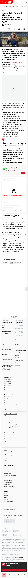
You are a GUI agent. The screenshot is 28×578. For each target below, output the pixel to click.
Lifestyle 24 (4, 6)
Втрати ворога (7, 409)
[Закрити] (25, 564)
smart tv (6, 535)
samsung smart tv (16, 535)
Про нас (4, 344)
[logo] (9, 2)
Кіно (5, 450)
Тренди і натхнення (9, 486)
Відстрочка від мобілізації (10, 424)
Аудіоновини (7, 387)
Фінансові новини (8, 438)
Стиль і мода (11, 6)
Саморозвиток (7, 473)
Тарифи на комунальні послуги (12, 441)
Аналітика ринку (8, 482)
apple (16, 531)
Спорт (6, 491)
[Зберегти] (24, 29)
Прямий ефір (7, 383)
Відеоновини (7, 385)
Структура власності (19, 360)
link (15, 328)
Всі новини (7, 377)
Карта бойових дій (8, 398)
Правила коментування (20, 350)
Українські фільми (8, 454)
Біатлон (6, 499)
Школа (6, 469)
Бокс (5, 493)
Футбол (6, 495)
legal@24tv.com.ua (19, 557)
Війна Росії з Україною (10, 395)
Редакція (4, 347)
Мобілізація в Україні (10, 414)
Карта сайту (18, 365)
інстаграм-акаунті (18, 62)
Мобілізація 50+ (8, 418)
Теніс (5, 497)
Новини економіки (9, 433)
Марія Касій (8, 24)
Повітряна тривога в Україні (11, 403)
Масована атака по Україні (10, 405)
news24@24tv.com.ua (7, 322)
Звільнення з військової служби (12, 416)
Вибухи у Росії (7, 407)
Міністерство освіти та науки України (13, 467)
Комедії (6, 458)
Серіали (6, 460)
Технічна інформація (20, 352)
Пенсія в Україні (8, 445)
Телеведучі (4, 354)
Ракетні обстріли (8, 396)
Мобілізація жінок (8, 420)
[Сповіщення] (26, 2)
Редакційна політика (6, 349)
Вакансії (17, 357)
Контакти (17, 355)
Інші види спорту (8, 501)
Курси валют (7, 436)
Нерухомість (8, 480)
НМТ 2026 (6, 471)
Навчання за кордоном (10, 475)
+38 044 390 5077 (19, 322)
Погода (6, 389)
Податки (6, 443)
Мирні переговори (8, 400)
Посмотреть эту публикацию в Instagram (13, 195)
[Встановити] (14, 567)
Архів (16, 362)
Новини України (8, 381)
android (6, 531)
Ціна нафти (7, 434)
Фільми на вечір (8, 456)
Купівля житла (7, 484)
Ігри (16, 367)
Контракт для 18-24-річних (10, 422)
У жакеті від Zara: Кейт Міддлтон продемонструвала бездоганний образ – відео (20, 6)
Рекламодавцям (5, 356)
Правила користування (7, 359)
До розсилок (9, 521)
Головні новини (8, 379)
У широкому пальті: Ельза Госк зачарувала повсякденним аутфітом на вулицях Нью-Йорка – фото (13, 106)
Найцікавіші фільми (9, 452)
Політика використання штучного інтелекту (7, 366)
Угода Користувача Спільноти (19, 348)
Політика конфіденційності (6, 362)
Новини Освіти (8, 465)
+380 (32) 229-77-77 (10, 556)
